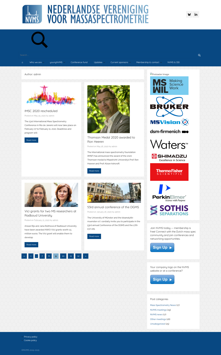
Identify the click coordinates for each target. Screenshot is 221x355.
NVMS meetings (158, 310)
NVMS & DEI (174, 62)
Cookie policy (30, 340)
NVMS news (156, 314)
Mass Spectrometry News (163, 305)
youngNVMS (56, 62)
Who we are (36, 62)
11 (71, 256)
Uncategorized (157, 324)
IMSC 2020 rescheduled (41, 111)
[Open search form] (39, 40)
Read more (31, 140)
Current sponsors (119, 62)
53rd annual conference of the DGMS (113, 207)
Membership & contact (147, 62)
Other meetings (158, 319)
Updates (98, 62)
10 (63, 256)
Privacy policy (30, 337)
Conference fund (79, 62)
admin (51, 116)
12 (78, 256)
